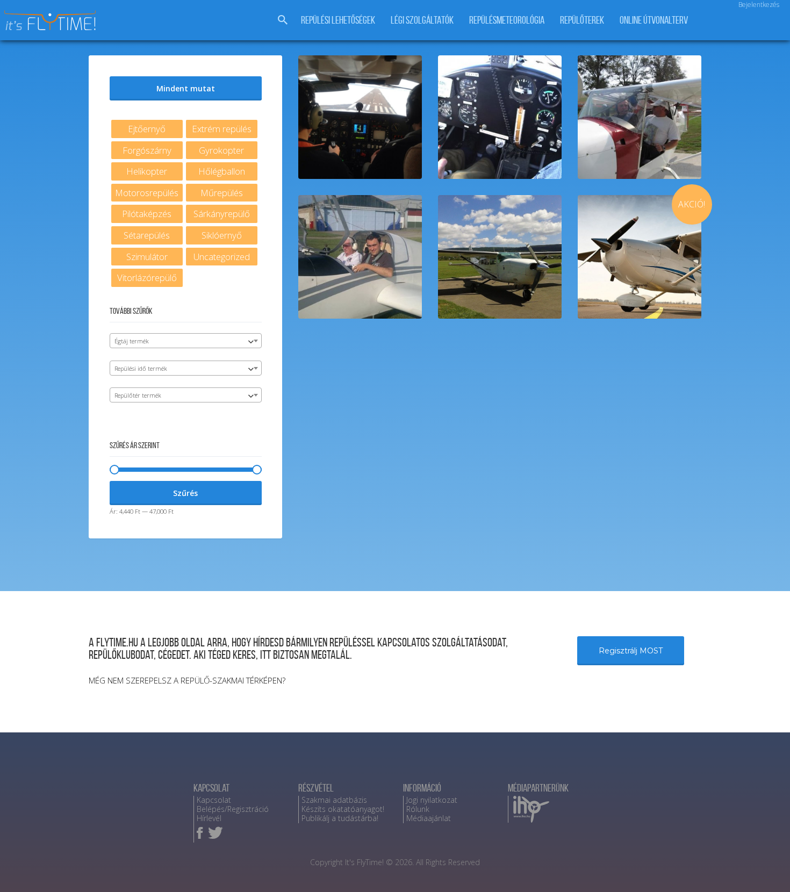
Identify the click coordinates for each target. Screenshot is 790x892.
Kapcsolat (214, 800)
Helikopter (146, 171)
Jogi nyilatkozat (431, 800)
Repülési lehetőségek (338, 20)
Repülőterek (582, 20)
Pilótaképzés (146, 213)
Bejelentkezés (758, 4)
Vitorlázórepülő (147, 277)
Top (764, 866)
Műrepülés (221, 192)
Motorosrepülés (146, 192)
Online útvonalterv (654, 20)
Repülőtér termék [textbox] (137, 395)
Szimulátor (147, 256)
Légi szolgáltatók (422, 20)
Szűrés (185, 493)
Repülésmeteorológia (506, 20)
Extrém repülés (222, 129)
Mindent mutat (185, 88)
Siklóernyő (222, 235)
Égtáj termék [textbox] (131, 341)
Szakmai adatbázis (334, 800)
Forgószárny (147, 150)
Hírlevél (209, 818)
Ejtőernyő (147, 129)
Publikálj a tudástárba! (339, 818)
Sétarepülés (147, 235)
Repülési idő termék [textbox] (140, 368)
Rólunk (417, 809)
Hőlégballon (221, 171)
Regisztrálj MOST (631, 651)
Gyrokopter (221, 150)
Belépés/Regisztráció (233, 809)
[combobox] (186, 340)
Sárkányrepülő (221, 213)
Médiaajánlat (428, 818)
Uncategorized (221, 256)
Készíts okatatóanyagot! (342, 809)
